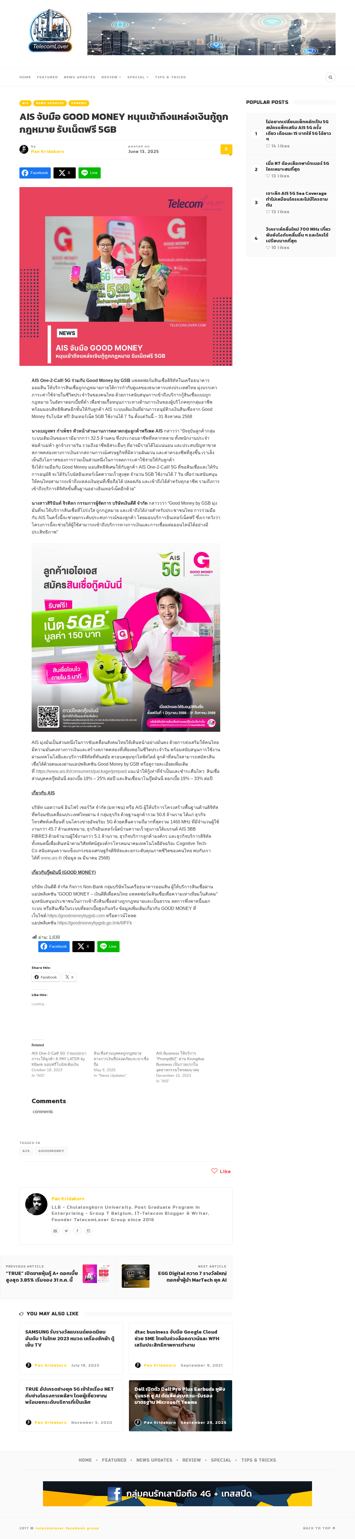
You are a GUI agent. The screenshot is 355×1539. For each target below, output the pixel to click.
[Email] (55, 1231)
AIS (25, 103)
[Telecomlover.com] (50, 34)
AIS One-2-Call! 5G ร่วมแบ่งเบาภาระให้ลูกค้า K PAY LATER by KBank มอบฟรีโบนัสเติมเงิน (59, 1059)
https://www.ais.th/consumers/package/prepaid (81, 771)
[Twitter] (66, 1231)
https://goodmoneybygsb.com (76, 915)
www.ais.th (51, 858)
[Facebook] (77, 1231)
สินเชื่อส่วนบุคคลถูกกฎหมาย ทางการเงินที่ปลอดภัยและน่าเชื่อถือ (121, 1059)
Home (25, 77)
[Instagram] (88, 1231)
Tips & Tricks (170, 77)
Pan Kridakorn (47, 151)
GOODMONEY (51, 1151)
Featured (47, 77)
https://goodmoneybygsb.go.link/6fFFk (94, 923)
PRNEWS (79, 103)
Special (136, 77)
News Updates (80, 77)
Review (110, 77)
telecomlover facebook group (67, 1528)
